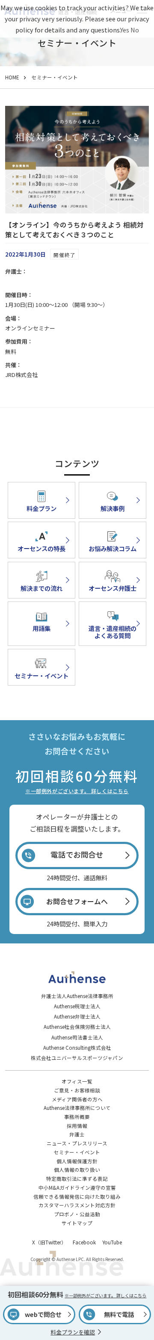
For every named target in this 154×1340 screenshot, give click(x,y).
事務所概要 (77, 1116)
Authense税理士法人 (77, 1006)
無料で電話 (119, 1314)
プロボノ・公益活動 (77, 1214)
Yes (124, 29)
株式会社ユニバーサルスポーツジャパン (77, 1057)
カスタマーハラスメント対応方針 (77, 1205)
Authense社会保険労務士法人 (77, 1026)
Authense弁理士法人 (77, 1016)
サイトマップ (77, 1223)
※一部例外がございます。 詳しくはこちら (77, 790)
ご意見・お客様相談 (77, 1090)
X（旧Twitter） (49, 1242)
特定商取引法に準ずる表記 (77, 1178)
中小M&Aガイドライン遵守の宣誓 (77, 1187)
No (134, 29)
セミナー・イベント (77, 1152)
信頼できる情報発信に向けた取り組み (77, 1196)
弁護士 (77, 1134)
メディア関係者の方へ (77, 1099)
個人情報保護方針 (77, 1161)
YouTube (112, 1242)
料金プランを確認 (72, 1332)
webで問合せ (43, 1314)
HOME (12, 77)
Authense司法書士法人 (77, 1037)
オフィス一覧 (77, 1081)
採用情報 (77, 1125)
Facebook (84, 1242)
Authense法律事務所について (77, 1107)
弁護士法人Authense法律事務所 (77, 996)
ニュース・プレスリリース (77, 1143)
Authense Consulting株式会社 (77, 1047)
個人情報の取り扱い (77, 1169)
